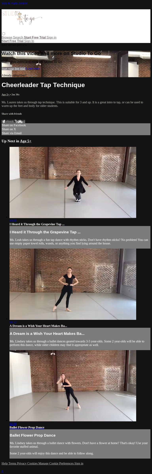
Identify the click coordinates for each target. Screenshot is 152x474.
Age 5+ (6, 94)
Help (5, 463)
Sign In (29, 41)
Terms (13, 463)
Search (18, 37)
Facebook (8, 121)
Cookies (32, 463)
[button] (3, 33)
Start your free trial (14, 68)
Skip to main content (14, 3)
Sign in (51, 37)
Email (21, 121)
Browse (7, 37)
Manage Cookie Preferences (56, 463)
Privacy (22, 463)
